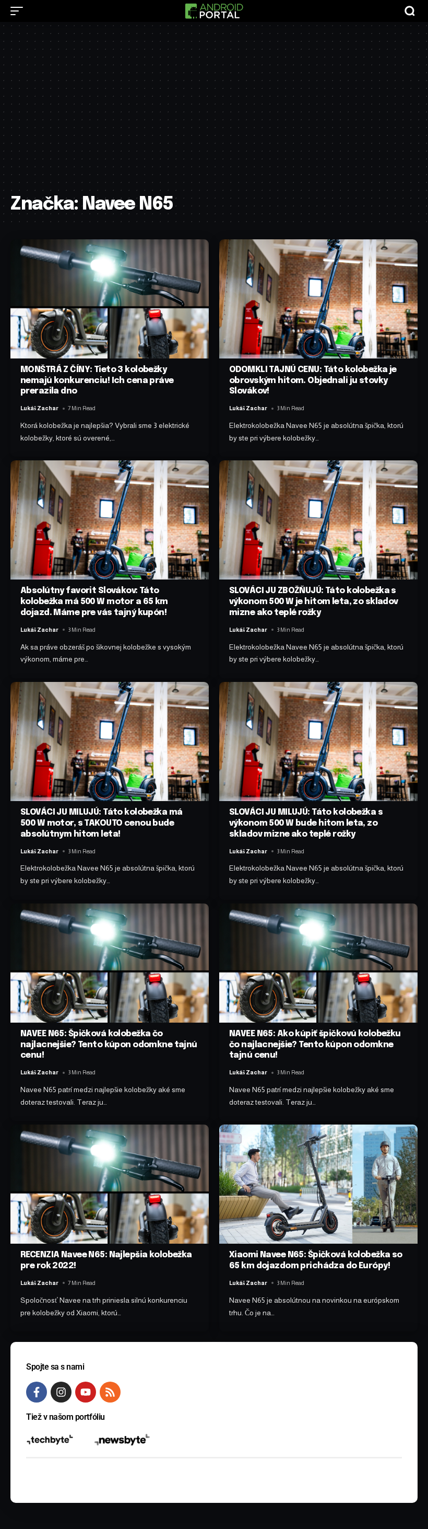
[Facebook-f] (36, 1392)
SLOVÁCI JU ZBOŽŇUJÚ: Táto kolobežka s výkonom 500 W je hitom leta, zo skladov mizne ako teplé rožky (313, 601)
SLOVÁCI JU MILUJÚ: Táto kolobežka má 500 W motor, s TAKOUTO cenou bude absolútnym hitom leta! (101, 823)
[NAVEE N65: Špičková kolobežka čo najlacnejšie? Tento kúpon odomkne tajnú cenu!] (109, 963)
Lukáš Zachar (39, 408)
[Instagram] (61, 1392)
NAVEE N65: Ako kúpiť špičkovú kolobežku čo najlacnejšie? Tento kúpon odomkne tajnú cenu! (315, 1044)
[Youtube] (85, 1392)
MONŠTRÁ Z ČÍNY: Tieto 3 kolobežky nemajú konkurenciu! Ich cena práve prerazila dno (97, 380)
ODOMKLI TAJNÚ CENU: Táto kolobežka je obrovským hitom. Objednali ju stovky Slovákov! (313, 380)
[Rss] (110, 1392)
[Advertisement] (214, 113)
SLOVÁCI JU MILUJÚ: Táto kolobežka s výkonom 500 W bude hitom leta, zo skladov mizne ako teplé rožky (306, 823)
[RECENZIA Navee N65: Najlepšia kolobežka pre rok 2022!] (109, 1184)
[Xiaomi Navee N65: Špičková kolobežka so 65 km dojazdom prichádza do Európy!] (318, 1184)
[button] (19, 11)
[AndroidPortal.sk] (214, 11)
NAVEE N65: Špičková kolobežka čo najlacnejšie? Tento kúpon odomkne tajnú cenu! (108, 1044)
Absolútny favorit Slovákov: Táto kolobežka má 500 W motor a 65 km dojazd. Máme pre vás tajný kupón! (94, 601)
